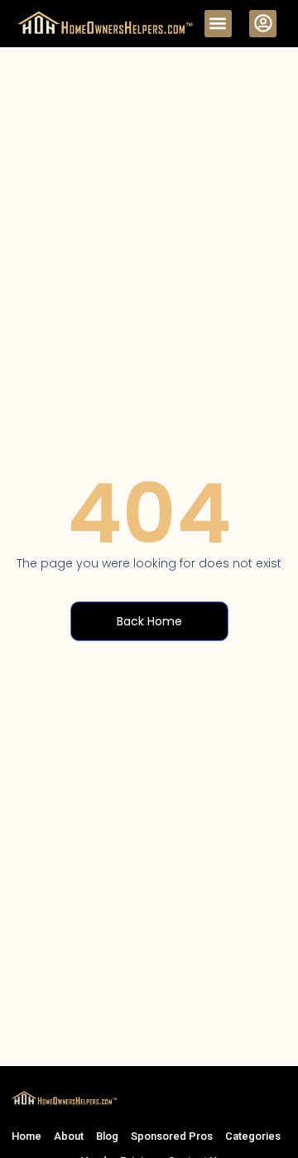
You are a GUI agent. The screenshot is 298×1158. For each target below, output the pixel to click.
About (69, 1136)
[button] (218, 23)
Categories (253, 1136)
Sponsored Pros (172, 1136)
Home (26, 1136)
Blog (107, 1136)
